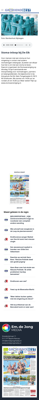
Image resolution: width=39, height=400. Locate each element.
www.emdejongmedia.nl (11, 343)
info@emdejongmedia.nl (11, 341)
